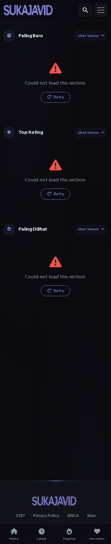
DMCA (73, 515)
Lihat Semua (88, 36)
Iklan (91, 515)
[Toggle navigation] (100, 10)
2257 (20, 515)
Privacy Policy (46, 515)
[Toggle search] (85, 10)
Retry (58, 97)
